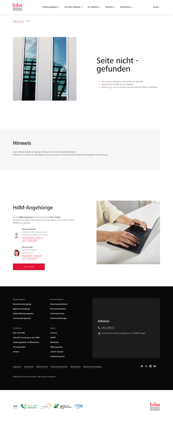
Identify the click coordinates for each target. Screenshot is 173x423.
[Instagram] (146, 366)
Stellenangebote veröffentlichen (26, 342)
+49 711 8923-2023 (29, 259)
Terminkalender (19, 347)
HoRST (53, 338)
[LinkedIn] (150, 366)
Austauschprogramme (22, 318)
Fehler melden (29, 267)
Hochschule (125, 7)
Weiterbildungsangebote (23, 314)
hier (111, 87)
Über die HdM (19, 333)
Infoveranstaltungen (58, 318)
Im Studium (93, 7)
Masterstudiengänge (21, 309)
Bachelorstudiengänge (22, 304)
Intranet (53, 333)
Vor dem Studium (72, 7)
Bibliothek (54, 342)
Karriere (109, 7)
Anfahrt (16, 352)
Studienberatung (57, 314)
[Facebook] (142, 366)
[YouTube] (154, 366)
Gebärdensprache (57, 357)
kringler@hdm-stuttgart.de (32, 256)
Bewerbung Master (58, 309)
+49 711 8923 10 (108, 328)
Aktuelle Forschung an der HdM (26, 338)
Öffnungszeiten (56, 347)
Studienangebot (49, 7)
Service (53, 328)
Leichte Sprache (56, 352)
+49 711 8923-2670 (29, 241)
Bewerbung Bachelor (58, 304)
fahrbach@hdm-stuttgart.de (32, 238)
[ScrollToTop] (168, 418)
